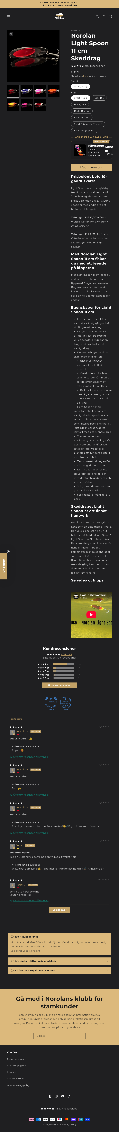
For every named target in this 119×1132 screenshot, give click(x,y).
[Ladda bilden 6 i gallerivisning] (27, 105)
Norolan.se (53, 1125)
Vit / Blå (99, 98)
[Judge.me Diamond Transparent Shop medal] (65, 702)
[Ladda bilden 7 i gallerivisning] (40, 105)
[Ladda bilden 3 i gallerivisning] (40, 91)
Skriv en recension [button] (59, 685)
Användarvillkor (15, 1078)
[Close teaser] (8, 551)
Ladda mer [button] (59, 909)
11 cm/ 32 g (80, 86)
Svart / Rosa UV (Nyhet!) (88, 124)
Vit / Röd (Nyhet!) (84, 130)
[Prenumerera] (82, 1036)
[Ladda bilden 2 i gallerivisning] (27, 91)
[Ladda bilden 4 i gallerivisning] (54, 91)
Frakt (85, 76)
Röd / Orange (82, 111)
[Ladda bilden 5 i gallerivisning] (13, 105)
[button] (9, 16)
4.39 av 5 (66, 654)
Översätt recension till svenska (30, 757)
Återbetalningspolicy (18, 1085)
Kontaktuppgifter (16, 1065)
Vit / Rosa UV (81, 117)
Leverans (12, 1072)
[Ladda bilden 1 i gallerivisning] (13, 91)
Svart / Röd (80, 98)
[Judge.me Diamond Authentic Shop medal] (51, 702)
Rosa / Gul (80, 104)
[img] (16, 727)
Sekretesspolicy (15, 1059)
